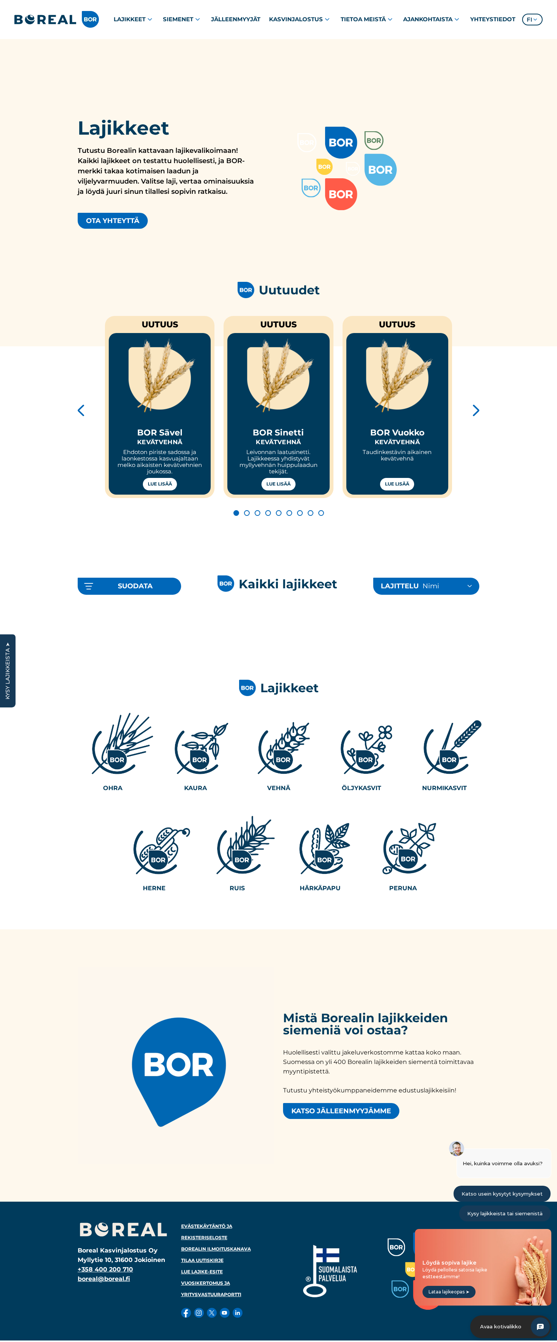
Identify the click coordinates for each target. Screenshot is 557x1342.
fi (529, 19)
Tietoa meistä (363, 19)
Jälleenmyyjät (235, 19)
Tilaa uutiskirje (202, 1260)
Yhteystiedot (492, 19)
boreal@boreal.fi (104, 1278)
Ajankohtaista (427, 19)
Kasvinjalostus (296, 19)
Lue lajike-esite (202, 1271)
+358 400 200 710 (105, 1269)
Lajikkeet (130, 19)
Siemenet (178, 19)
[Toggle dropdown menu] (150, 19)
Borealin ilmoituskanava (216, 1249)
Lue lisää (160, 484)
